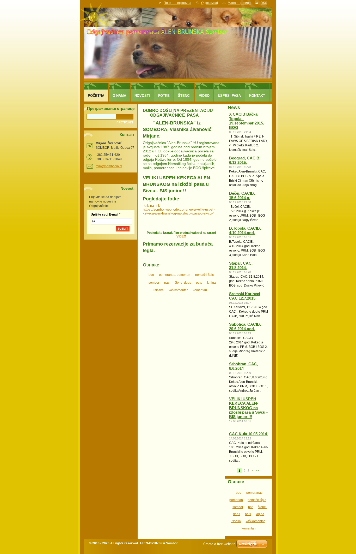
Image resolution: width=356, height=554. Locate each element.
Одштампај (209, 2)
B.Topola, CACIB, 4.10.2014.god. (245, 230)
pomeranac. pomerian (174, 275)
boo (151, 275)
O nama (119, 96)
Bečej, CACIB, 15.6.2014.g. (242, 195)
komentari (200, 290)
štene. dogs (183, 282)
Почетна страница (177, 2)
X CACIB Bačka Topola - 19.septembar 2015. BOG (246, 121)
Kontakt (257, 96)
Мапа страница (239, 2)
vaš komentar (178, 290)
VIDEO (181, 236)
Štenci (184, 96)
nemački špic (204, 275)
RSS (264, 2)
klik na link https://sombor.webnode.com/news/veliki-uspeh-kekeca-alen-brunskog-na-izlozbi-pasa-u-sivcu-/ (179, 209)
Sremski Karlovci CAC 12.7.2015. (244, 296)
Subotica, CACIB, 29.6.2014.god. (245, 326)
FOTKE (164, 96)
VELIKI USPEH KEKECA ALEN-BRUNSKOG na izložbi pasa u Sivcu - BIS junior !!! (248, 408)
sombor (154, 282)
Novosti (142, 96)
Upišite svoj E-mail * (105, 214)
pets (199, 282)
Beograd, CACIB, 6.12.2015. (244, 160)
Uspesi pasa (229, 96)
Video (204, 96)
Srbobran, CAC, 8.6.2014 (243, 366)
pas (166, 282)
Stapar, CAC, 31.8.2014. (241, 265)
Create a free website (219, 544)
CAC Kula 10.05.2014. (248, 434)
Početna (96, 96)
